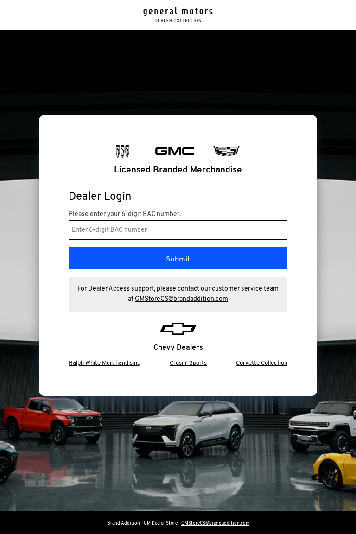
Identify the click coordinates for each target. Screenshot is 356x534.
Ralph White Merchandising (104, 363)
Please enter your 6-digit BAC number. (125, 214)
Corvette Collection (261, 363)
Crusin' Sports (188, 363)
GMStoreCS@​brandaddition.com (181, 299)
